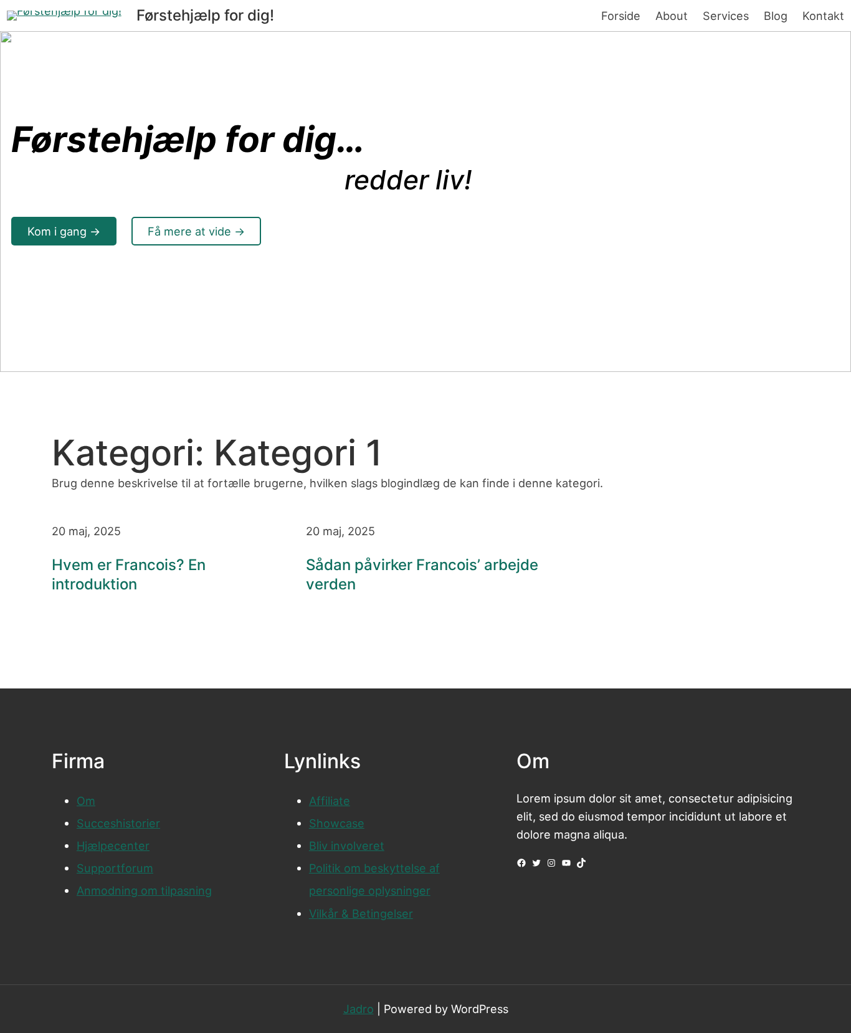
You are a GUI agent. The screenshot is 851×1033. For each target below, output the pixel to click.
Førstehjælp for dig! (205, 15)
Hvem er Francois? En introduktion (129, 574)
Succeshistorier (118, 823)
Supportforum (115, 868)
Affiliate (329, 800)
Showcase (336, 823)
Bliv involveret (346, 845)
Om (86, 800)
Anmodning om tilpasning (144, 890)
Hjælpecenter (113, 845)
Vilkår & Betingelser (361, 913)
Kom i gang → (63, 231)
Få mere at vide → (196, 231)
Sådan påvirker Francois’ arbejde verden (422, 574)
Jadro (358, 1009)
